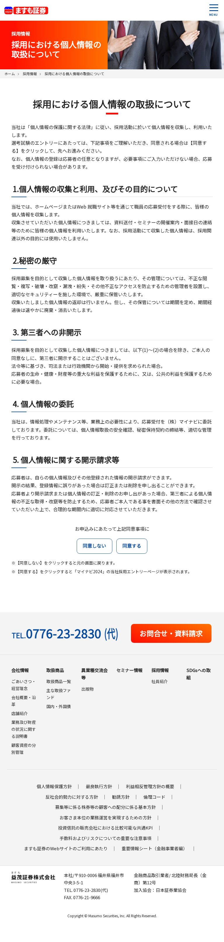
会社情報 (20, 670)
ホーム (9, 73)
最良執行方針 (99, 786)
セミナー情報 (129, 670)
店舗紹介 (19, 713)
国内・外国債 (58, 706)
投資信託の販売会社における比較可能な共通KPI (105, 828)
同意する (132, 545)
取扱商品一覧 (58, 681)
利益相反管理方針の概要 (150, 786)
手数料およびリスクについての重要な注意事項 (105, 838)
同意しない (94, 545)
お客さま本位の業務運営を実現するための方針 (105, 817)
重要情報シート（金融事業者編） (154, 848)
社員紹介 (159, 681)
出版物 (87, 689)
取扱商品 (55, 670)
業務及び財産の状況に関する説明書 (23, 729)
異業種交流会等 (94, 674)
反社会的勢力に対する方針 (72, 797)
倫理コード (154, 797)
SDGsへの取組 (198, 674)
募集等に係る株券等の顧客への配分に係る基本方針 (105, 807)
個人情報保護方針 (54, 786)
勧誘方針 (121, 797)
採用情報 (30, 73)
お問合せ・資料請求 (171, 633)
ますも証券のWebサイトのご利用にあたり (66, 848)
